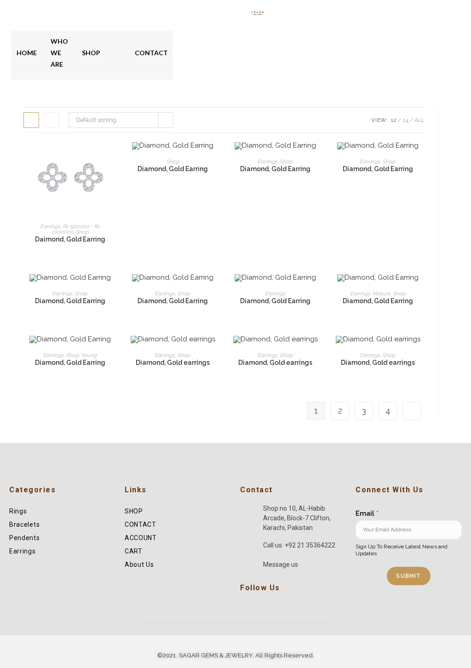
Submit (408, 576)
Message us (280, 564)
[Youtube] (267, 607)
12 (393, 120)
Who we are (59, 52)
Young (89, 355)
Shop (91, 53)
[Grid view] (31, 120)
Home (27, 53)
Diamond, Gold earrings (173, 362)
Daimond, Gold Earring (70, 239)
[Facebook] (244, 607)
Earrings (50, 226)
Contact (151, 53)
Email (367, 513)
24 (405, 120)
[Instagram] (256, 607)
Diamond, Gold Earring (173, 169)
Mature (382, 293)
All (419, 120)
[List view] (51, 120)
